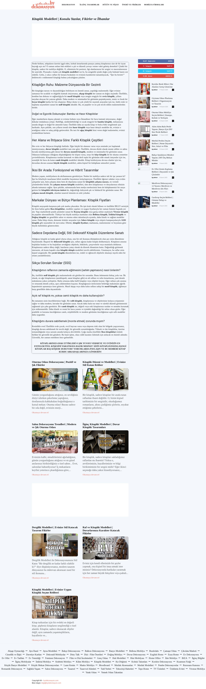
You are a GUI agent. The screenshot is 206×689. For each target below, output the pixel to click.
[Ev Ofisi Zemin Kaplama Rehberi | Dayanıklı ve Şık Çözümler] (144, 174)
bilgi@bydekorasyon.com (51, 683)
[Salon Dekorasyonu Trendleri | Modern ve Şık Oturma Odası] (55, 441)
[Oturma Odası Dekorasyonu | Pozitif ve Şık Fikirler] (55, 379)
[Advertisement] (103, 40)
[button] (172, 5)
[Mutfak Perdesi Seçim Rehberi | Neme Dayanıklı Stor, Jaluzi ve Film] (144, 145)
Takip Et (169, 66)
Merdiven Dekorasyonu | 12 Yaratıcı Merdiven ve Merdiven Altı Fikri (162, 186)
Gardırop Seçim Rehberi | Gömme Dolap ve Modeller (162, 200)
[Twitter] (167, 683)
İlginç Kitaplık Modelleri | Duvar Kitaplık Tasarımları (101, 426)
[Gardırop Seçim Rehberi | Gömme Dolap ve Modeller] (144, 202)
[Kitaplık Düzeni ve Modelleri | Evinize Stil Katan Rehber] (106, 379)
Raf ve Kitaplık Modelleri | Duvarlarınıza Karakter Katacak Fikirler (101, 530)
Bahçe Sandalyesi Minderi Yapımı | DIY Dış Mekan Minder (163, 158)
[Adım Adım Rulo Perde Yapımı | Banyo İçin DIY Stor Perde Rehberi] (144, 131)
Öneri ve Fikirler (131, 5)
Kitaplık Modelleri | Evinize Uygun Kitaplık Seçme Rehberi (51, 591)
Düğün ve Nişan (111, 5)
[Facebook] (161, 683)
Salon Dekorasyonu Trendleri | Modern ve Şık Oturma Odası (54, 426)
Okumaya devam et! (40, 413)
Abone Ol (169, 76)
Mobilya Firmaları (154, 5)
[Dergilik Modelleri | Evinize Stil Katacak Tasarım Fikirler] (55, 545)
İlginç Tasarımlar (89, 5)
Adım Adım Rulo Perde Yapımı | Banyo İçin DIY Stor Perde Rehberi (162, 129)
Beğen (170, 61)
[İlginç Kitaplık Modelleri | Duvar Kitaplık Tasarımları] (106, 441)
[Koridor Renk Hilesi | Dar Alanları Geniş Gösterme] (144, 89)
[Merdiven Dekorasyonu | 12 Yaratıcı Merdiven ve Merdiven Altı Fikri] (144, 188)
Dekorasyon (68, 5)
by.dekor (155, 90)
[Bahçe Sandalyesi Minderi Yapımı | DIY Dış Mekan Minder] (144, 159)
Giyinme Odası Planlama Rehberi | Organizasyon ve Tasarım (162, 101)
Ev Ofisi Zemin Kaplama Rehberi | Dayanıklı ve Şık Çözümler (163, 172)
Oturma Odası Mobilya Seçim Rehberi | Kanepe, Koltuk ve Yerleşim (162, 115)
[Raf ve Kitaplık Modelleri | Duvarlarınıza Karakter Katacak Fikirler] (106, 548)
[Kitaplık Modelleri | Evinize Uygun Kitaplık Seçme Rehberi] (55, 607)
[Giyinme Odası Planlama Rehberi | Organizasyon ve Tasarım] (144, 103)
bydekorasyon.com (50, 680)
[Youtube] (172, 683)
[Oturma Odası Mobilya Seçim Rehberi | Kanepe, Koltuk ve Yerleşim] (144, 117)
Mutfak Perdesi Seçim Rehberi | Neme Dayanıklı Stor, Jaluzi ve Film (162, 143)
